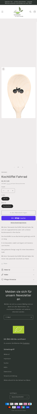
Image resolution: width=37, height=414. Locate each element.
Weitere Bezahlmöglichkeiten (18, 222)
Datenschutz (8, 371)
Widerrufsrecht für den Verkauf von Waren (17, 380)
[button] (2, 12)
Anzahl (3, 186)
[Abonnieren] (31, 317)
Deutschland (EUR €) (18, 397)
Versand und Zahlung (10, 376)
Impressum (7, 358)
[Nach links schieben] (14, 167)
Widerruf (6, 354)
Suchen (6, 363)
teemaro (16, 410)
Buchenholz (7, 206)
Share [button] (5, 263)
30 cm (5, 199)
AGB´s (5, 367)
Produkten (26, 343)
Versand (8, 183)
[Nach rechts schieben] (23, 167)
